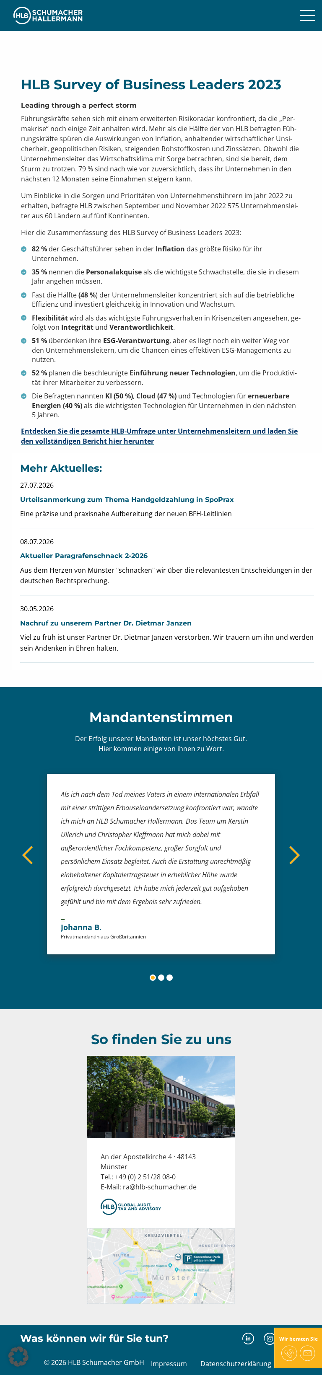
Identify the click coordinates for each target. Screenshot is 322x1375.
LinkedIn (248, 1339)
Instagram (270, 1339)
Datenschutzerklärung (235, 1363)
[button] (18, 1356)
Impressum (169, 1363)
